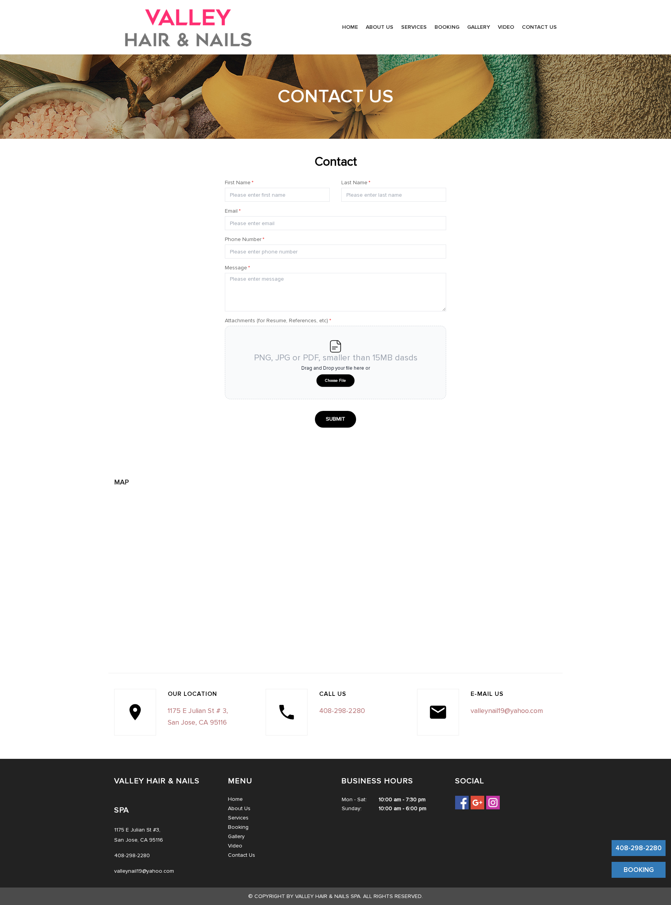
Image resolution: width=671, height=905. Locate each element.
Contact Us (539, 27)
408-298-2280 (638, 848)
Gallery (478, 27)
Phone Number (244, 239)
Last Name (355, 182)
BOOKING (639, 870)
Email (233, 211)
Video (506, 27)
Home (350, 27)
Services (414, 27)
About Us (379, 27)
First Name (239, 182)
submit (335, 419)
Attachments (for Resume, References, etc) (278, 320)
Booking (447, 27)
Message (237, 267)
